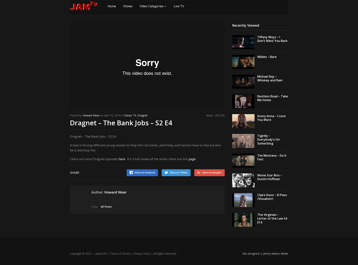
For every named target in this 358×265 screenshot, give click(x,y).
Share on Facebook (145, 172)
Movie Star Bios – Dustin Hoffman (269, 177)
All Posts (106, 206)
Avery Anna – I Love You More (271, 118)
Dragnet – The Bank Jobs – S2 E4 (121, 122)
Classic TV (130, 115)
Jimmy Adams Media (275, 253)
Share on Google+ (212, 172)
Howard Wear (91, 115)
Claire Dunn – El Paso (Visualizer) (272, 197)
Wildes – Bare (267, 57)
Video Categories (152, 6)
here (122, 159)
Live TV (179, 6)
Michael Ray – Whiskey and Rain (269, 78)
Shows (127, 6)
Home (112, 6)
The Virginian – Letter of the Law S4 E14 (272, 219)
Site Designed (251, 253)
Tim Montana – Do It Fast (272, 157)
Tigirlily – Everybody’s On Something (268, 140)
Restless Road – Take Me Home (272, 98)
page (192, 159)
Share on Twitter (179, 172)
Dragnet (142, 115)
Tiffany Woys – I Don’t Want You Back (272, 39)
